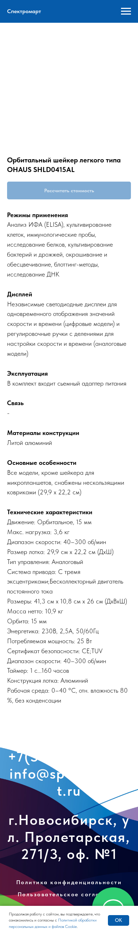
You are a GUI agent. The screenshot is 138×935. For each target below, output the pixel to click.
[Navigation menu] (126, 11)
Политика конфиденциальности (69, 889)
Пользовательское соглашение (69, 901)
